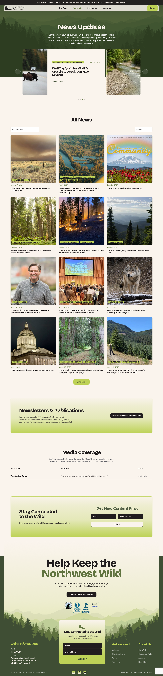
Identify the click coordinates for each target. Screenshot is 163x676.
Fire (28, 180)
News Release (67, 302)
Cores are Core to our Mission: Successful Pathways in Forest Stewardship (126, 371)
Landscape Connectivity (84, 177)
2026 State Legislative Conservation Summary (32, 370)
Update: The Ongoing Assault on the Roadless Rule (128, 251)
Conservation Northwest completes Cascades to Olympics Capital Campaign (81, 371)
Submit (117, 524)
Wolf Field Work (116, 302)
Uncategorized (116, 242)
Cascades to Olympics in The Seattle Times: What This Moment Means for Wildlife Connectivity (79, 190)
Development (138, 672)
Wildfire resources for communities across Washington (30, 189)
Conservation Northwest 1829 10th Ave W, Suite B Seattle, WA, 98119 (23, 660)
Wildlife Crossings (69, 180)
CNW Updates (18, 180)
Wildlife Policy (87, 242)
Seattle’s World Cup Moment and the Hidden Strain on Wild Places (31, 251)
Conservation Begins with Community (124, 188)
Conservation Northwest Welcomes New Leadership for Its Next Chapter (30, 311)
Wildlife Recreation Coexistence (26, 242)
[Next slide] (145, 71)
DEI (111, 180)
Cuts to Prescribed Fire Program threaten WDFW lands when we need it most (81, 251)
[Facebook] (79, 672)
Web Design (125, 672)
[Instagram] (73, 672)
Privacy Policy (41, 672)
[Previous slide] (18, 71)
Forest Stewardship (110, 64)
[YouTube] (84, 672)
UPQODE (149, 672)
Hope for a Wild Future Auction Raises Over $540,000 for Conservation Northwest (78, 311)
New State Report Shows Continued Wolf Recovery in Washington (126, 311)
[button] (78, 99)
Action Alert (93, 64)
